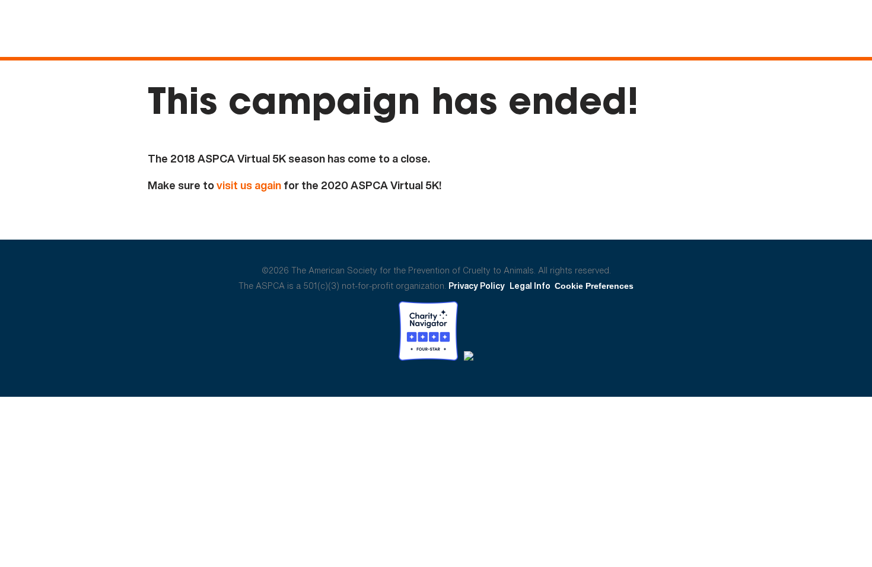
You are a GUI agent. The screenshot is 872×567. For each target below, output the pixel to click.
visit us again (249, 185)
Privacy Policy (476, 285)
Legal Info (530, 285)
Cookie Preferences (594, 286)
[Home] (75, 29)
